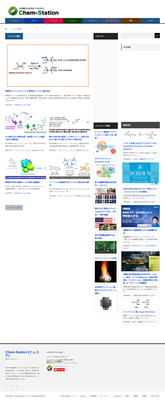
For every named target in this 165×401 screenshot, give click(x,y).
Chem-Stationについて (68, 396)
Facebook (117, 396)
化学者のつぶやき (20, 105)
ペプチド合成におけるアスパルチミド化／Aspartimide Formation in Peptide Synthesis (140, 146)
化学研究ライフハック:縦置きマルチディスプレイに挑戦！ (106, 290)
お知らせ (83, 396)
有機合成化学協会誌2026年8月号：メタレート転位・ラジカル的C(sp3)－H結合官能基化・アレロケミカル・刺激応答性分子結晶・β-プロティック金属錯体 (140, 278)
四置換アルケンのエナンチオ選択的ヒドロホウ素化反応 (27, 91)
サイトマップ (105, 396)
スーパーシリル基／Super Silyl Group (139, 312)
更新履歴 (93, 396)
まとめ (150, 20)
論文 (29, 105)
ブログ (34, 20)
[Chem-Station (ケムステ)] (33, 11)
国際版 (135, 396)
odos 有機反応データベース (144, 159)
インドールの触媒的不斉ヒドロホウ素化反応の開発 (69, 183)
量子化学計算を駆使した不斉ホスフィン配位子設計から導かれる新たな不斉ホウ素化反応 (69, 138)
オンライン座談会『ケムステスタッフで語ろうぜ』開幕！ (106, 135)
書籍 (131, 20)
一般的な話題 (137, 202)
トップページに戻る (14, 207)
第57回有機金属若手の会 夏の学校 (105, 236)
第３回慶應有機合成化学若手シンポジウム (106, 183)
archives (135, 246)
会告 (147, 246)
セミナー (142, 246)
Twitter (127, 396)
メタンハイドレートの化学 (106, 258)
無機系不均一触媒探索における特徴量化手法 (140, 231)
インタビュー (92, 20)
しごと (72, 20)
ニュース (53, 20)
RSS (17, 385)
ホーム (14, 20)
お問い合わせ (155, 396)
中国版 (144, 396)
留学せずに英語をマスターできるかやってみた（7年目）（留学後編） (106, 211)
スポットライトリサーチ (22, 150)
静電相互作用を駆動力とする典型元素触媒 (22, 182)
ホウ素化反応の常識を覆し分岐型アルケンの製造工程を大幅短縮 (25, 138)
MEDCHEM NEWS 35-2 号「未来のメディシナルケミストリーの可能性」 (140, 190)
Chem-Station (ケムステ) (22, 353)
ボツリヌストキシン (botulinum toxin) (103, 160)
